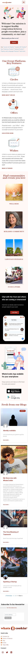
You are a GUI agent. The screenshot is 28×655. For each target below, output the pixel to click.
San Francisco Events (7, 49)
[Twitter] (7, 652)
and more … (23, 51)
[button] (23, 2)
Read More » (6, 440)
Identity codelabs (9, 431)
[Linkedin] (11, 652)
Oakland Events (18, 49)
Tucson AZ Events (8, 47)
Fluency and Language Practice (10, 51)
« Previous (8, 596)
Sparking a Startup (10, 582)
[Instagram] (3, 652)
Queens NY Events (20, 47)
